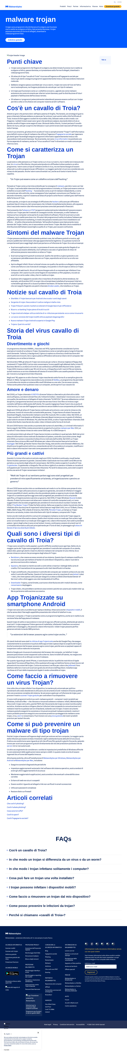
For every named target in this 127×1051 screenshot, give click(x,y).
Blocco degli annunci (32, 959)
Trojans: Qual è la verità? (21, 324)
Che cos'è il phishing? (15, 804)
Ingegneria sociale (51, 954)
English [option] (6, 1026)
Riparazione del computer (53, 984)
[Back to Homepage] (13, 7)
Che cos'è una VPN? (51, 969)
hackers (55, 202)
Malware (48, 963)
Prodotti (63, 6)
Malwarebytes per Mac (24, 760)
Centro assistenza (70, 1006)
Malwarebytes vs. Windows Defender (71, 990)
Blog (46, 951)
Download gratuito (113, 6)
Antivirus (48, 966)
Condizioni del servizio (67, 1024)
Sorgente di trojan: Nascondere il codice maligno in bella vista (35, 302)
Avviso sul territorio (71, 966)
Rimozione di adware (32, 956)
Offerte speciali (70, 969)
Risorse (95, 6)
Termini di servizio (95, 981)
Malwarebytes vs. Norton (73, 986)
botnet (75, 574)
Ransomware (49, 960)
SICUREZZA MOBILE (11, 968)
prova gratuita (57, 716)
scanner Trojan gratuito (29, 695)
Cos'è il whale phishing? (16, 807)
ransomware (16, 585)
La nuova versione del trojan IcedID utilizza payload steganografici (37, 317)
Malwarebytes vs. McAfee (73, 983)
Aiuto (101, 6)
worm (19, 716)
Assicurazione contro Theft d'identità (32, 985)
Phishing (48, 957)
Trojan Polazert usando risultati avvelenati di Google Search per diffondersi (41, 306)
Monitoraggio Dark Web (32, 953)
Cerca (115, 2)
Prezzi (69, 6)
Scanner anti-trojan (11, 951)
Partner (75, 6)
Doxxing (47, 972)
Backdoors (15, 557)
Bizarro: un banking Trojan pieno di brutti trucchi (30, 310)
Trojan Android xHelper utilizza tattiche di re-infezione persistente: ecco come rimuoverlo (47, 313)
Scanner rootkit (10, 948)
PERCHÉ (67, 975)
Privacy (103, 981)
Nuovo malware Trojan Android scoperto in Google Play (33, 321)
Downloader (16, 583)
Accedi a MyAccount (71, 1003)
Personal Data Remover (32, 989)
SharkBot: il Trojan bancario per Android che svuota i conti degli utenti (39, 298)
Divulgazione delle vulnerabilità (71, 959)
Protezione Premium (11, 962)
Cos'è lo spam (12, 815)
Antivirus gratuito (15, 40)
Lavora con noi (69, 951)
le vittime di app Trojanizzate (41, 641)
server (9, 746)
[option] (10, 1026)
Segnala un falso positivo (73, 963)
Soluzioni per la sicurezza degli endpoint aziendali (32, 1006)
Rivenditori (48, 995)
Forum (67, 1000)
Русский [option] (6, 1050)
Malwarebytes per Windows (54, 758)
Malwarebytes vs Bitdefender (70, 979)
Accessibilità (80, 1024)
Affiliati (47, 987)
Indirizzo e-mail (90, 963)
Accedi (119, 2)
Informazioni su (85, 6)
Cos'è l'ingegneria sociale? (17, 818)
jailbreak (71, 665)
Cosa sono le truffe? (15, 811)
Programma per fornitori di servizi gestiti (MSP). (33, 1012)
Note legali (47, 1024)
